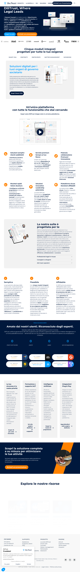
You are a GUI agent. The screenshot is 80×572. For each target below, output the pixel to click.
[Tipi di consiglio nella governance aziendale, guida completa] (62, 506)
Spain (43, 558)
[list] (40, 41)
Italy (46, 558)
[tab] (12, 57)
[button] (75, 3)
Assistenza (25, 542)
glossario (12, 516)
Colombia (38, 560)
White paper (62, 545)
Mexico (55, 558)
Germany (50, 558)
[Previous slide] (2, 41)
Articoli (61, 542)
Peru (43, 560)
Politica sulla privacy (56, 567)
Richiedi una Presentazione (62, 3)
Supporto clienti (27, 543)
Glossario (61, 547)
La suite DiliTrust (45, 542)
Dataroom (43, 550)
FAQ (23, 545)
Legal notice (45, 567)
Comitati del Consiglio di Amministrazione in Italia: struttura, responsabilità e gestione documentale (17, 527)
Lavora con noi (8, 545)
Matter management (47, 547)
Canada (36, 558)
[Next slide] (78, 41)
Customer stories (64, 543)
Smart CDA (43, 543)
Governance (22, 516)
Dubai (39, 558)
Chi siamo (7, 542)
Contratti (43, 545)
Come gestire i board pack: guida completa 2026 (39, 522)
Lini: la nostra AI (9, 543)
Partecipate (44, 549)
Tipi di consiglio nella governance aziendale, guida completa (62, 523)
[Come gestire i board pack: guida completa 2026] (40, 506)
